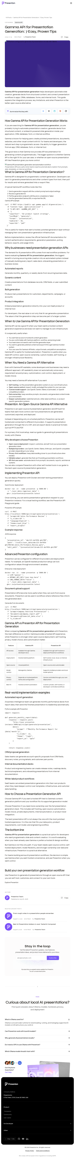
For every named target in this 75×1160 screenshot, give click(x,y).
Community (8, 1115)
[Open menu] (71, 3)
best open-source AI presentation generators (27, 468)
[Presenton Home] (11, 1084)
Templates (7, 1111)
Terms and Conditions (43, 1151)
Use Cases (7, 1118)
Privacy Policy (29, 1151)
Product (6, 1107)
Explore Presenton (11, 882)
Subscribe (53, 958)
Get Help (8, 1072)
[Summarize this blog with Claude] (60, 111)
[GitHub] (19, 1139)
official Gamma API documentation (49, 237)
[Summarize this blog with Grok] (66, 111)
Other (6, 1130)
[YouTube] (23, 1139)
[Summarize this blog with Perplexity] (54, 111)
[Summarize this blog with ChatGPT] (49, 111)
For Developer (8, 1124)
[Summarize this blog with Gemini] (43, 111)
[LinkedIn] (27, 1139)
